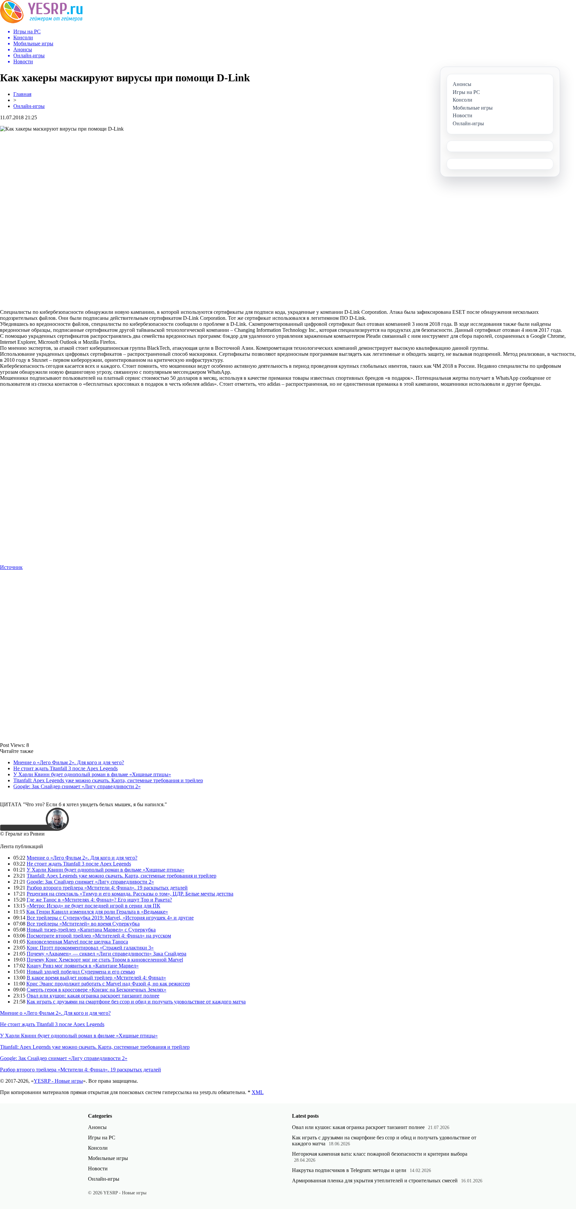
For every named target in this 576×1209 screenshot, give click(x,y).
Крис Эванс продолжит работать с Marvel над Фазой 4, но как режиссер (108, 983)
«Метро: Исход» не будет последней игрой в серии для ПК (93, 905)
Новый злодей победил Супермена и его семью (81, 971)
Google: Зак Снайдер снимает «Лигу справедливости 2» (77, 786)
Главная (22, 94)
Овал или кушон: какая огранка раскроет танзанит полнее (93, 995)
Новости (98, 1168)
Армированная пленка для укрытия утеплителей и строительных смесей (375, 1180)
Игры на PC (101, 1137)
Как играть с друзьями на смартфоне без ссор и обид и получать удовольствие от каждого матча (136, 1001)
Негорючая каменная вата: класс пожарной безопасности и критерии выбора (379, 1154)
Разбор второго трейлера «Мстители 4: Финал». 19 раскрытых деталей (107, 888)
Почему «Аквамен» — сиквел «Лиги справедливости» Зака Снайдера (106, 953)
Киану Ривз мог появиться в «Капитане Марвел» (83, 965)
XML (258, 1092)
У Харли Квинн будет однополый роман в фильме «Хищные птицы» (92, 774)
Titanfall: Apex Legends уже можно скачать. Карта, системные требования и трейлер (108, 780)
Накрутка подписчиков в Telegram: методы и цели (349, 1170)
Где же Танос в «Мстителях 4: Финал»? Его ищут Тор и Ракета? (99, 900)
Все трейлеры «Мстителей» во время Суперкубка (83, 923)
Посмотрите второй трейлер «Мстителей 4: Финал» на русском (99, 935)
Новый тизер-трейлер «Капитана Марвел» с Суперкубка (91, 929)
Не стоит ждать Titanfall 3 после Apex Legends (65, 768)
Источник (11, 567)
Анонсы (97, 1127)
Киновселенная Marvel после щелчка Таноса (77, 941)
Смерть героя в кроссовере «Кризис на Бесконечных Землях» (96, 989)
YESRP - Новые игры (58, 1081)
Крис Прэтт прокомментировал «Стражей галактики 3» (90, 947)
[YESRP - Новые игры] (41, 21)
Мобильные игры (108, 1158)
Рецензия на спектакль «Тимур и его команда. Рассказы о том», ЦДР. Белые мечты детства (130, 894)
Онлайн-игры (29, 106)
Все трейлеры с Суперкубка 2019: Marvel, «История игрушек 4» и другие (110, 917)
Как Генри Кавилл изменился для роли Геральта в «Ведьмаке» (97, 911)
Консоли (98, 1148)
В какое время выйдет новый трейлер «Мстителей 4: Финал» (96, 977)
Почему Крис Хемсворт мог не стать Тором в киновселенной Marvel (105, 959)
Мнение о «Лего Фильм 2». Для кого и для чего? (68, 762)
